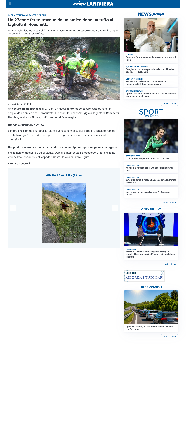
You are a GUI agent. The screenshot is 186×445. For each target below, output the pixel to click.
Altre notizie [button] (169, 103)
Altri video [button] (170, 264)
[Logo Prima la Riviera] (93, 3)
